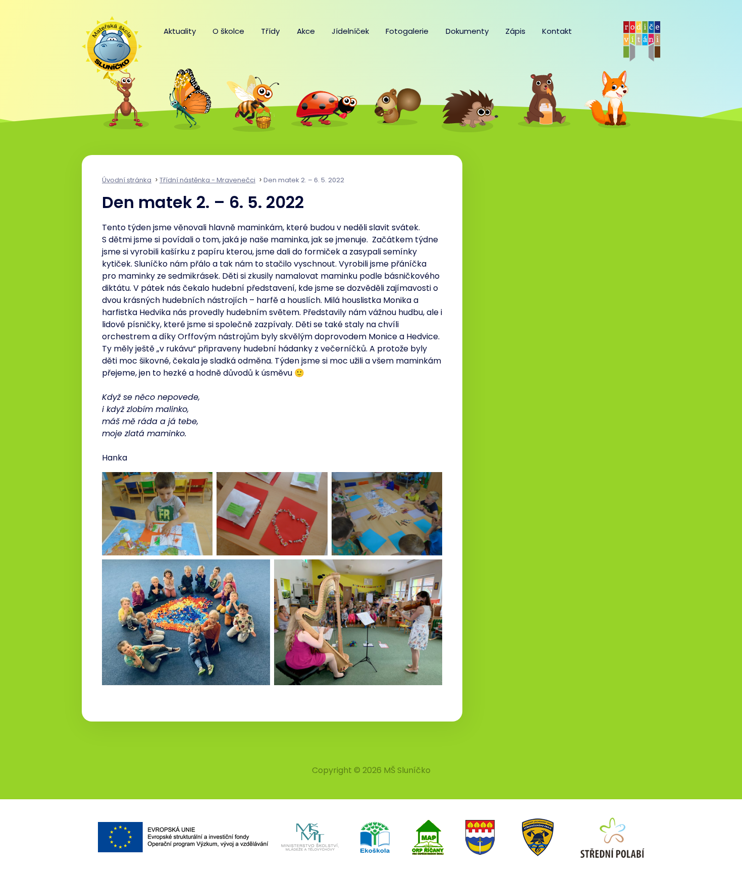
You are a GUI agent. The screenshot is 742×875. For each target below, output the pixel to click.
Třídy (270, 31)
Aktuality (180, 31)
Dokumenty (467, 31)
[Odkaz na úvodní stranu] (107, 41)
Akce (306, 31)
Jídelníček (350, 31)
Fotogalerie (407, 31)
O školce (228, 31)
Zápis (515, 31)
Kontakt (557, 31)
